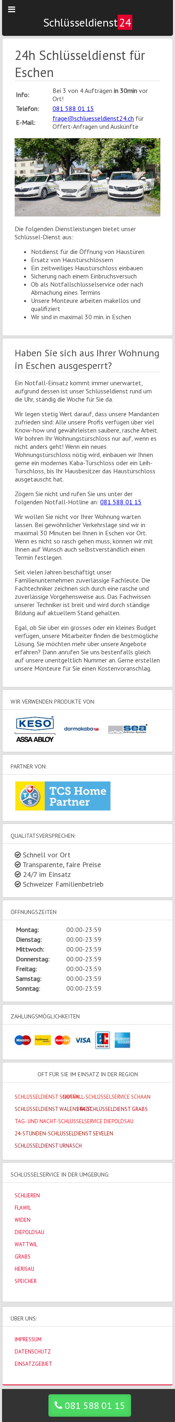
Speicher (26, 1281)
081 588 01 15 (73, 108)
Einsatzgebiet (33, 1363)
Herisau (24, 1268)
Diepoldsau (29, 1232)
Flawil (23, 1207)
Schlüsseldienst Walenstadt (53, 1109)
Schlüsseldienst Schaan (47, 1096)
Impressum (28, 1339)
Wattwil (26, 1244)
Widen (23, 1220)
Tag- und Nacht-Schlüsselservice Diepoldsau (74, 1121)
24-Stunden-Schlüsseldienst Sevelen (64, 1133)
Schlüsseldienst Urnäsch (48, 1145)
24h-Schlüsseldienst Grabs (112, 1109)
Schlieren (27, 1195)
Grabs (23, 1256)
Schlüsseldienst (87, 22)
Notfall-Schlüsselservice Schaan (107, 1096)
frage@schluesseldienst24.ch (93, 118)
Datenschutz (33, 1351)
